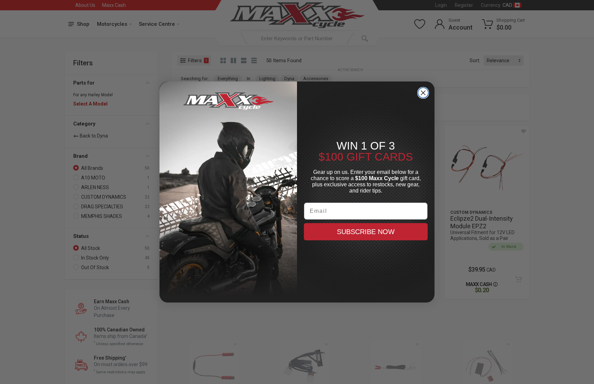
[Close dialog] (423, 93)
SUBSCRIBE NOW (366, 231)
